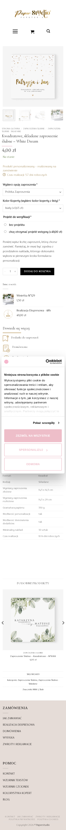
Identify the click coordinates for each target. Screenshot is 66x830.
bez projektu (16, 225)
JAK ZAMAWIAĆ (12, 718)
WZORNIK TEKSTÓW (15, 780)
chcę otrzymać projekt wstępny (35, 232)
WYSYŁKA (8, 737)
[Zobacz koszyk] (33, 31)
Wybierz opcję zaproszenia (20, 184)
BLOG (6, 799)
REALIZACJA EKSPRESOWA (18, 724)
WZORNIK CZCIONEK (16, 786)
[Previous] (8, 76)
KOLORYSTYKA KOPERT (17, 793)
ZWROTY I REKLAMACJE (17, 744)
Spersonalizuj (31, 449)
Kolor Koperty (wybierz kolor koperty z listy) (31, 201)
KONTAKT (9, 773)
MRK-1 (35, 690)
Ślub (41, 690)
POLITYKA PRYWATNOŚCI (22, 819)
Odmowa (33, 464)
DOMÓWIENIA (12, 731)
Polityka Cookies (47, 819)
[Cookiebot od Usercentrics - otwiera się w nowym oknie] (46, 361)
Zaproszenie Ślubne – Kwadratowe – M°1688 (33, 656)
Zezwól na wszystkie (33, 435)
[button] (15, 31)
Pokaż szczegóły (44, 422)
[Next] (57, 76)
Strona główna (11, 129)
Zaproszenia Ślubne (34, 129)
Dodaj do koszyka (37, 271)
